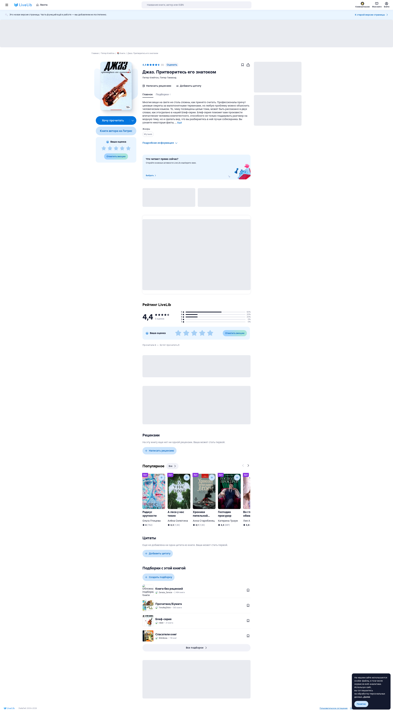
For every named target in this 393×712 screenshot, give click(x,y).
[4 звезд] (122, 148)
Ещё (179, 123)
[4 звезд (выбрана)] (156, 65)
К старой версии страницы (370, 14)
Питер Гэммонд (168, 77)
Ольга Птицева (151, 520)
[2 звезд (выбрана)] (150, 65)
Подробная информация (158, 142)
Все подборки (195, 647)
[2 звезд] (109, 148)
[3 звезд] (116, 148)
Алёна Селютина (178, 520)
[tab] (147, 95)
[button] (116, 86)
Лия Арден (249, 520)
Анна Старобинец (204, 520)
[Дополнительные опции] (132, 120)
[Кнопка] (243, 465)
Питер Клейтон (150, 77)
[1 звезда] (103, 148)
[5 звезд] (128, 148)
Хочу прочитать (113, 120)
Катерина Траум (228, 520)
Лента (43, 4)
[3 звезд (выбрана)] (153, 65)
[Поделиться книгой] (248, 65)
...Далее (366, 697)
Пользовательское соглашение (334, 708)
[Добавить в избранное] (242, 65)
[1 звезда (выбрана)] (148, 65)
